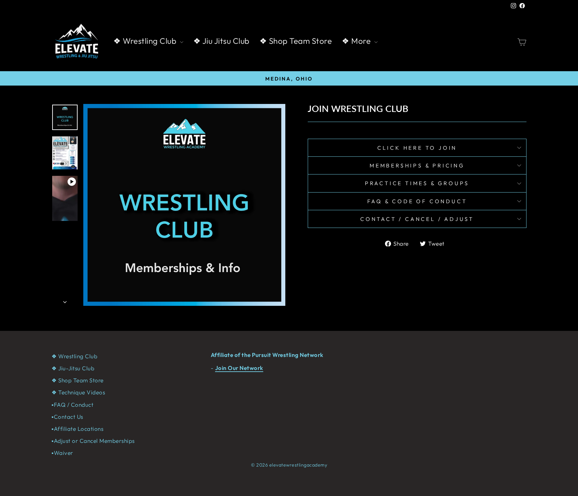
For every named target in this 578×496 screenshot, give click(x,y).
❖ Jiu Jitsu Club (221, 41)
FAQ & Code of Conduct (417, 201)
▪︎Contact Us (67, 416)
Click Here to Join (417, 147)
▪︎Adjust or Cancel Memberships (93, 440)
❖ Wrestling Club (145, 41)
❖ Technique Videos (78, 392)
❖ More (357, 41)
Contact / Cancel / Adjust (417, 219)
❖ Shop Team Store (296, 41)
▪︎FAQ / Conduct (72, 404)
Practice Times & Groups (417, 183)
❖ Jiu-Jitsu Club (73, 368)
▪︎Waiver (62, 452)
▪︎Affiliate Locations (77, 428)
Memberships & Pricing (417, 165)
